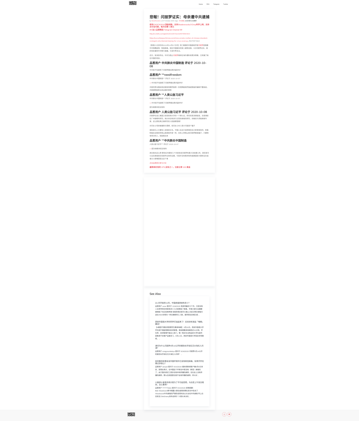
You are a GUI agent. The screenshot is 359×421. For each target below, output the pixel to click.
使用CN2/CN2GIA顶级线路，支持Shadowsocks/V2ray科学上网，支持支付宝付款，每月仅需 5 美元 (179, 25)
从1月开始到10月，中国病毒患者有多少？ (172, 303)
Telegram (216, 4)
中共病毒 (181, 21)
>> (151, 83)
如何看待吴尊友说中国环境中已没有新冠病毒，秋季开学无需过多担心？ (179, 362)
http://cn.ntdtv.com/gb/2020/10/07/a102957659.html (170, 34)
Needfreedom (156, 21)
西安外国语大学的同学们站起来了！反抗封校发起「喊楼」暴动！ (179, 323)
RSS (208, 4)
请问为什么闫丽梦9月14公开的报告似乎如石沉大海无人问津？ (179, 347)
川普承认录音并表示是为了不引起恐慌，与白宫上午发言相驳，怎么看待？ (179, 383)
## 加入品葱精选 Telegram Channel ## (166, 30)
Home (201, 4)
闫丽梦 (200, 45)
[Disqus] (179, 208)
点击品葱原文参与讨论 (158, 163)
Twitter (225, 4)
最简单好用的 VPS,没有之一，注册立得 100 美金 (170, 167)
